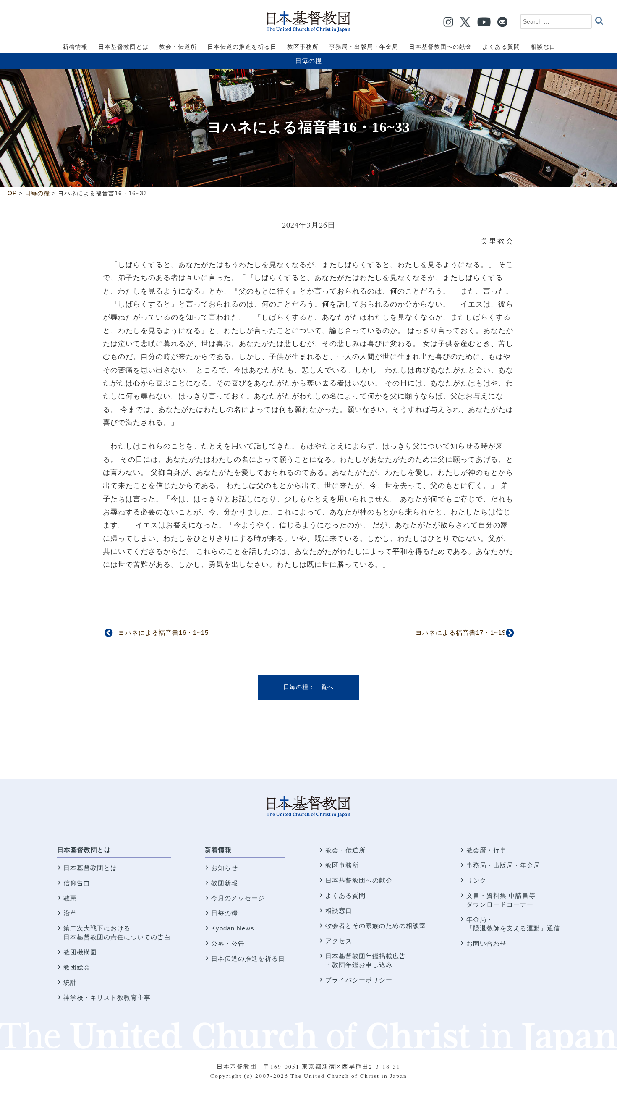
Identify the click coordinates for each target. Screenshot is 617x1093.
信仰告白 (76, 882)
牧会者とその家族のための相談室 (375, 925)
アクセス (338, 940)
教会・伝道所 (345, 850)
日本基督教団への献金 (358, 880)
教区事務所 (342, 865)
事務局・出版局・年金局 (503, 865)
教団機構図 (80, 952)
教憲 (70, 898)
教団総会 (76, 967)
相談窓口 (338, 910)
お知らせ (224, 867)
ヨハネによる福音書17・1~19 (461, 632)
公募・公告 (228, 943)
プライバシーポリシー (358, 979)
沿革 (70, 913)
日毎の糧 (308, 60)
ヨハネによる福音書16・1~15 (163, 632)
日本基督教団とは (84, 849)
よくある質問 (345, 895)
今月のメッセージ (238, 898)
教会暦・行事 (486, 850)
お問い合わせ (486, 943)
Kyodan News (232, 928)
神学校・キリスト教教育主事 (107, 997)
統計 (70, 982)
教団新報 (224, 882)
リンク (476, 880)
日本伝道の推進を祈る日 (248, 958)
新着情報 (218, 849)
